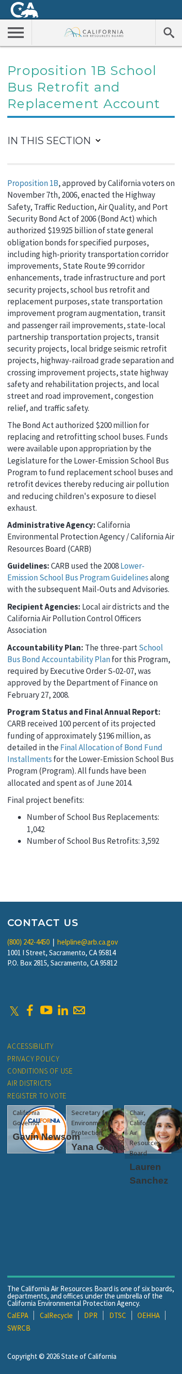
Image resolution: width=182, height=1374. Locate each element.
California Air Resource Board (94, 32)
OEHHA (148, 1315)
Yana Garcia (98, 1147)
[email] (79, 1010)
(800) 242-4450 (28, 942)
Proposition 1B (32, 183)
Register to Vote (36, 1095)
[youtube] (46, 1010)
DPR (91, 1315)
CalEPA (17, 1315)
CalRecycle (56, 1315)
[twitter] (14, 1010)
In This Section (49, 141)
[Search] (168, 32)
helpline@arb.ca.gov (87, 942)
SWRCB (19, 1328)
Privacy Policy (33, 1058)
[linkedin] (62, 1010)
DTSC (117, 1315)
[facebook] (29, 1010)
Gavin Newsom (46, 1137)
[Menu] (16, 32)
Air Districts (29, 1083)
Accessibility (30, 1046)
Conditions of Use (40, 1071)
